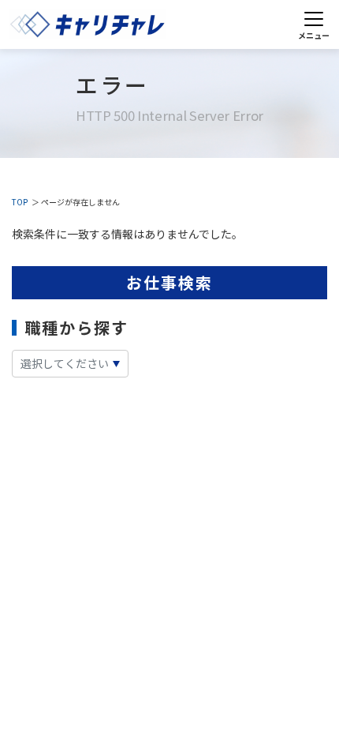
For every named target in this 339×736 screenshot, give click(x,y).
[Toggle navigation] (313, 24)
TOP (20, 202)
